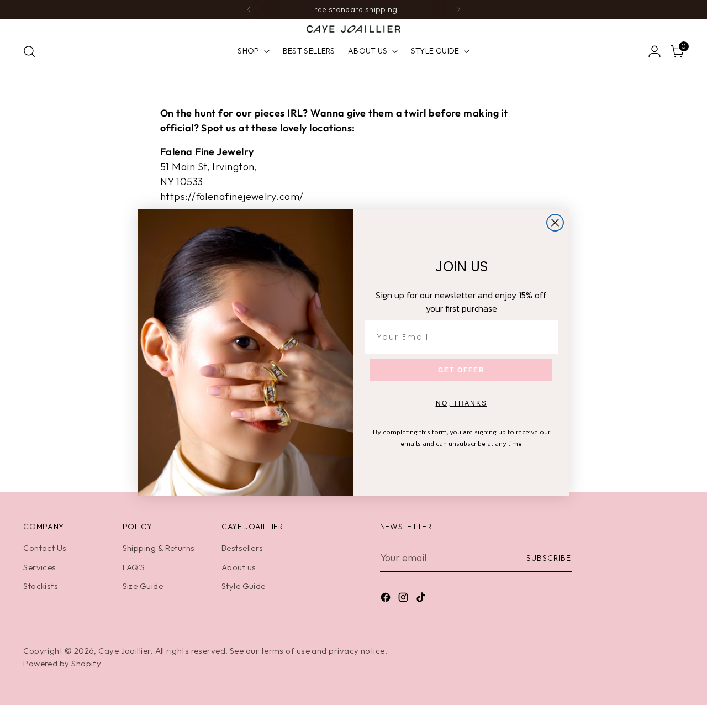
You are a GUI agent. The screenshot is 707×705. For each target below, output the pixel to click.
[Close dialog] (555, 222)
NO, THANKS (461, 403)
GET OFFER (461, 370)
